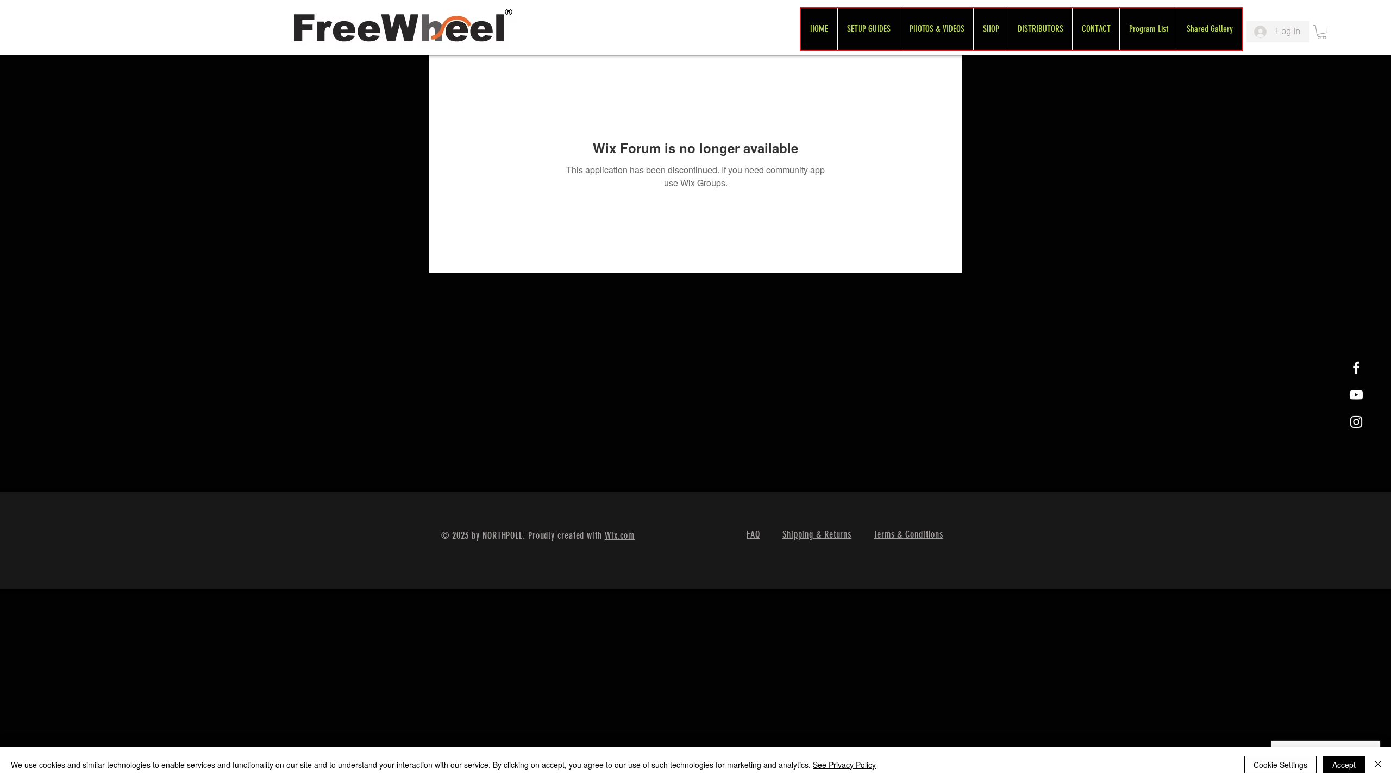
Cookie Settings (1280, 764)
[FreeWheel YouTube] (1356, 395)
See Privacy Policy (844, 764)
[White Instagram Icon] (1356, 422)
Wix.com (620, 535)
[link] (1321, 32)
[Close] (1377, 764)
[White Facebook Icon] (1356, 368)
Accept (1344, 764)
